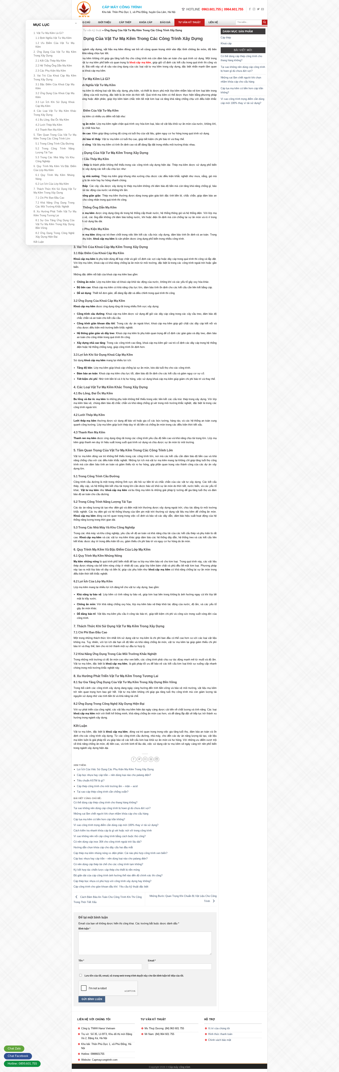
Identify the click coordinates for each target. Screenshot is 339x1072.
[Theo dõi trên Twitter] (258, 9)
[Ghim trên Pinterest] (151, 759)
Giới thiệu (104, 22)
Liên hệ (213, 22)
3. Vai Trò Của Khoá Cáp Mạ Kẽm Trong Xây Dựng (55, 77)
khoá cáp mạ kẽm (140, 62)
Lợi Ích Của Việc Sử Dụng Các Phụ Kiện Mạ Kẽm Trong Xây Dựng (115, 769)
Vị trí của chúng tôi (219, 1028)
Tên (81, 960)
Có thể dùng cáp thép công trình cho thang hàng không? (241, 58)
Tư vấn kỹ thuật (189, 22)
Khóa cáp (145, 22)
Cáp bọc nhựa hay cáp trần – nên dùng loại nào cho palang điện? (114, 775)
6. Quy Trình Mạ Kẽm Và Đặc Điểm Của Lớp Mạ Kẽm (55, 168)
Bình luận (84, 928)
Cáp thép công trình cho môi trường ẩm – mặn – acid (107, 786)
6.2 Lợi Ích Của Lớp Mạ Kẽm (52, 183)
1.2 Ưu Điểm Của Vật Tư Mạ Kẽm (55, 45)
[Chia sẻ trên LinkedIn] (156, 759)
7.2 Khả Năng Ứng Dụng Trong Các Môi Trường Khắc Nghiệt (55, 204)
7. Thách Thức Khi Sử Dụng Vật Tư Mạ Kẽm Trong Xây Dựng (55, 190)
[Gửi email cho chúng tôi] (262, 9)
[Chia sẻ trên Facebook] (133, 759)
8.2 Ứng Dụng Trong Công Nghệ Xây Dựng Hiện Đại (55, 235)
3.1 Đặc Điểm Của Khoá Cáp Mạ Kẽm (55, 86)
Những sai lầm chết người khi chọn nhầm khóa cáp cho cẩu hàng (241, 79)
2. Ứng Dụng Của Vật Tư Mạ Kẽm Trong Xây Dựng (55, 53)
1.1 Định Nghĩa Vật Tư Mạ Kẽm (54, 37)
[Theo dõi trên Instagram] (254, 9)
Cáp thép (125, 22)
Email (152, 960)
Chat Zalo (14, 1048)
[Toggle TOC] (76, 23)
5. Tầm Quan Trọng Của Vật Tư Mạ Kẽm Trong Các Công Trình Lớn (55, 136)
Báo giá (165, 22)
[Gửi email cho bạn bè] (145, 759)
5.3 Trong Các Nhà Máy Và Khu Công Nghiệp (55, 159)
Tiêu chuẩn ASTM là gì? (90, 780)
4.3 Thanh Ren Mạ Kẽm (49, 129)
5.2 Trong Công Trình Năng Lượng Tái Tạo (55, 150)
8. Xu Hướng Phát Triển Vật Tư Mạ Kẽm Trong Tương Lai (55, 213)
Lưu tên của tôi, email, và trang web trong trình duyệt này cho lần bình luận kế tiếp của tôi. (134, 975)
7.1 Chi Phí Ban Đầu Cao (50, 197)
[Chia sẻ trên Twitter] (139, 759)
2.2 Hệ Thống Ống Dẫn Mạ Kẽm (54, 65)
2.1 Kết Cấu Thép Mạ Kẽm (51, 60)
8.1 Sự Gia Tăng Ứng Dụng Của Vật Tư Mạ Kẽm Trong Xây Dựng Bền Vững (55, 224)
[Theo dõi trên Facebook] (250, 9)
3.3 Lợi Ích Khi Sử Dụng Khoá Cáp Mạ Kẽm (55, 104)
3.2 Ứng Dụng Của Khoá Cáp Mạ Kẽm (55, 95)
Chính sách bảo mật (219, 1039)
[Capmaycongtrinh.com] (85, 9)
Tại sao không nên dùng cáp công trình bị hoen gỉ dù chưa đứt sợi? (243, 69)
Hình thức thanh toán (220, 1034)
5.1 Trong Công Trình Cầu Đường (55, 143)
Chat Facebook (18, 1055)
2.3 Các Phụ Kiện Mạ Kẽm (51, 70)
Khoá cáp (226, 43)
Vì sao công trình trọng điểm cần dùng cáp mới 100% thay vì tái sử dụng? (242, 101)
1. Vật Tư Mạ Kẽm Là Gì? (48, 33)
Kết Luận (39, 241)
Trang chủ (83, 22)
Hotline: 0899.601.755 (22, 1063)
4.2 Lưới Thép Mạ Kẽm (49, 124)
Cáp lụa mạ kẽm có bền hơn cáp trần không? (242, 90)
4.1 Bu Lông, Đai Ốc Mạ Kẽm (52, 119)
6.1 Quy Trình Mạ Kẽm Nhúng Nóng (55, 177)
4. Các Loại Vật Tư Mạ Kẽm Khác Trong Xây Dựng (55, 112)
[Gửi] (264, 22)
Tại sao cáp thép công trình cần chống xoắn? (102, 791)
